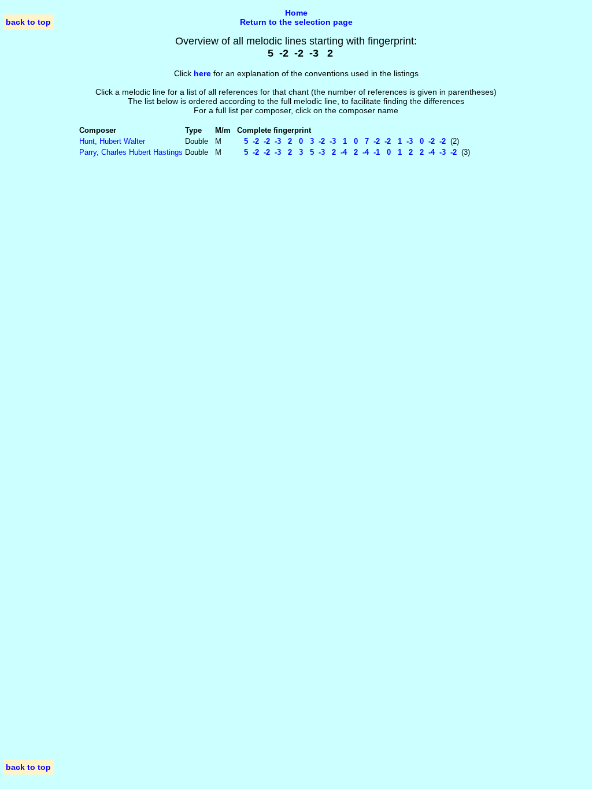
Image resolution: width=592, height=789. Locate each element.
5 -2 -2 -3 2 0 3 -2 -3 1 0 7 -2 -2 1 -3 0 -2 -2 (341, 141)
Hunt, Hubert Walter (112, 141)
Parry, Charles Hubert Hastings (131, 152)
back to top (28, 22)
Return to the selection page (296, 22)
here (202, 73)
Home (296, 12)
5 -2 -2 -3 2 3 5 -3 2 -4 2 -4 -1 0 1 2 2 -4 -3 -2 (347, 152)
